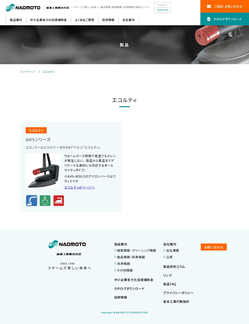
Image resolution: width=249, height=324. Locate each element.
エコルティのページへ (79, 187)
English (162, 5)
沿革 (169, 257)
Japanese (162, 10)
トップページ (27, 72)
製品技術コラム (174, 266)
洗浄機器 (123, 263)
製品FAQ (169, 284)
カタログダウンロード (129, 288)
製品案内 (120, 244)
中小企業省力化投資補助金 (48, 20)
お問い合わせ (213, 247)
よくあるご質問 (84, 20)
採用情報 (108, 20)
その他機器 (125, 270)
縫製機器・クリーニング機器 (136, 250)
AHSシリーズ (38, 139)
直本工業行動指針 (176, 301)
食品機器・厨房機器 (131, 257)
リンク (167, 275)
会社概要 (172, 250)
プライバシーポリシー (178, 292)
